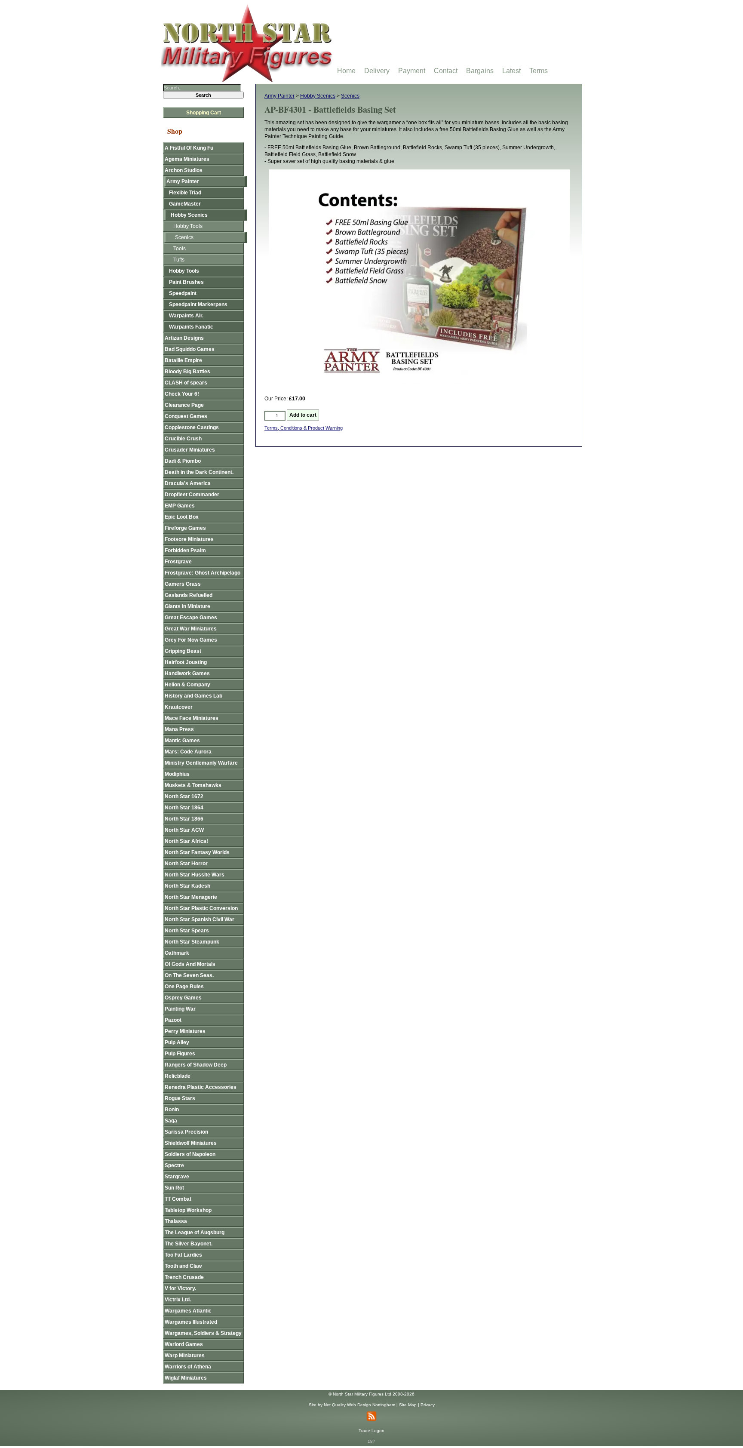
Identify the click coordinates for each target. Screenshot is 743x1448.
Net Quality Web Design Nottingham (359, 1404)
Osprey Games (183, 998)
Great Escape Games (191, 618)
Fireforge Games (185, 528)
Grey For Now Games (191, 640)
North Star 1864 (184, 808)
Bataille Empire (183, 360)
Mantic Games (182, 741)
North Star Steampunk (192, 942)
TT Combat (178, 1199)
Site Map (408, 1404)
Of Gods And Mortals (190, 964)
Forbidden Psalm (185, 550)
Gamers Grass (183, 584)
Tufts (178, 260)
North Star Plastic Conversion (201, 908)
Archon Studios (184, 170)
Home (346, 70)
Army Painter (279, 96)
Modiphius (177, 774)
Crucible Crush (183, 439)
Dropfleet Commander (192, 495)
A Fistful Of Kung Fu (189, 148)
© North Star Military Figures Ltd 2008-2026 (371, 1394)
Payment (411, 70)
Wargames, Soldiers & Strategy (203, 1333)
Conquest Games (186, 416)
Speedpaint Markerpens (198, 304)
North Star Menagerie (191, 897)
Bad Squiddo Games (190, 349)
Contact (445, 70)
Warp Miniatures (185, 1356)
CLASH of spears (186, 383)
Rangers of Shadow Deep (196, 1065)
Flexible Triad (185, 193)
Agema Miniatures (187, 159)
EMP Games (180, 506)
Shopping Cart (203, 113)
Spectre (174, 1165)
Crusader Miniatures (190, 450)
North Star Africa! (186, 841)
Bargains (480, 70)
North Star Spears (187, 931)
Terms (538, 70)
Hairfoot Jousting (186, 662)
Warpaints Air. (186, 316)
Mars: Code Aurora (188, 752)
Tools (179, 249)
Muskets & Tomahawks (193, 785)
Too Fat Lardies (183, 1255)
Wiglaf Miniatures (186, 1378)
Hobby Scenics (317, 96)
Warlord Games (184, 1344)
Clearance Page (184, 405)
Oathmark (177, 953)
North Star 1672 (184, 796)
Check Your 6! (182, 394)
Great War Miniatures (191, 629)
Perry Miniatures (185, 1031)
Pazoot (173, 1020)
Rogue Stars (180, 1098)
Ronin (172, 1110)
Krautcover (179, 707)
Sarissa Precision (186, 1132)
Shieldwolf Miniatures (191, 1143)
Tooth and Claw (183, 1266)
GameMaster (185, 204)
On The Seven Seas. (189, 975)
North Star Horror (186, 864)
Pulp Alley (177, 1042)
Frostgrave (178, 562)
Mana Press (179, 729)
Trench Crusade (184, 1277)
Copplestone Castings (192, 427)
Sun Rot (174, 1188)
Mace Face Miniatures (191, 718)
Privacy (428, 1404)
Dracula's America (188, 483)
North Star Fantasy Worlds (197, 852)
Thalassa (176, 1221)
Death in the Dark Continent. (199, 472)
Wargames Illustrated (191, 1322)
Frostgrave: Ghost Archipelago (202, 573)
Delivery (377, 70)
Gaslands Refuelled (188, 595)
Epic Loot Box (182, 517)
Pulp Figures (180, 1054)
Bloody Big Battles (187, 372)
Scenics (350, 96)
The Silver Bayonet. (188, 1244)
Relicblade (177, 1076)
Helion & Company (187, 685)
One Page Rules (184, 987)
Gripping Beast (183, 651)
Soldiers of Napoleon (190, 1154)
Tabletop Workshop (188, 1210)
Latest (511, 70)
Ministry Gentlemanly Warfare (201, 763)
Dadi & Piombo (183, 461)
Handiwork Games (187, 673)
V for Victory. (180, 1288)
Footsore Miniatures (189, 539)
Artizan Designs (184, 338)
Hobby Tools (188, 226)
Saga (171, 1121)
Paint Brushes (186, 282)
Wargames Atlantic (188, 1311)
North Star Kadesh (187, 886)
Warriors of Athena (188, 1367)
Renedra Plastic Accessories (200, 1087)
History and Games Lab (193, 696)
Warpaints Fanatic (191, 327)
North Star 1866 (184, 819)
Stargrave (177, 1177)
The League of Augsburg (194, 1233)
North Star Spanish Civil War (199, 919)
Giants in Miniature (187, 606)
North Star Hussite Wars (194, 875)
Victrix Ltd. (178, 1300)
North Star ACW (184, 830)
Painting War (180, 1009)
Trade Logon (371, 1430)
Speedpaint (182, 293)
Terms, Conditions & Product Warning (303, 427)
